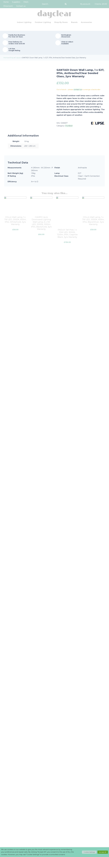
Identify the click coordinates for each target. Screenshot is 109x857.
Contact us (20, 6)
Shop (12, 58)
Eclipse (17, 58)
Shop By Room (61, 22)
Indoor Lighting (24, 22)
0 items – (101, 4)
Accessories (86, 22)
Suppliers (16, 2)
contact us (78, 90)
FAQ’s (26, 2)
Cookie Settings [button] (89, 852)
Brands (74, 22)
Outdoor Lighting (43, 22)
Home (6, 2)
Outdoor (69, 126)
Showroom (8, 6)
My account (85, 4)
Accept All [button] (102, 852)
